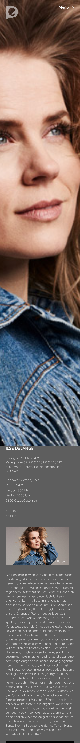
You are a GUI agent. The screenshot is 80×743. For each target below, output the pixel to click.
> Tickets (12, 511)
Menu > (66, 7)
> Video (11, 516)
